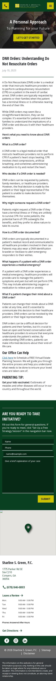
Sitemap (46, 650)
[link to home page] (28, 6)
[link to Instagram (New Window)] (15, 640)
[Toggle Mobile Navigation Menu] (50, 5)
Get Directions (10, 630)
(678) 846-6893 (16, 587)
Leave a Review (10, 595)
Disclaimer (29, 653)
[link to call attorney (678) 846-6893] (5, 5)
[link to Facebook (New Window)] (6, 640)
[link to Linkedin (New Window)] (25, 640)
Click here (7, 357)
